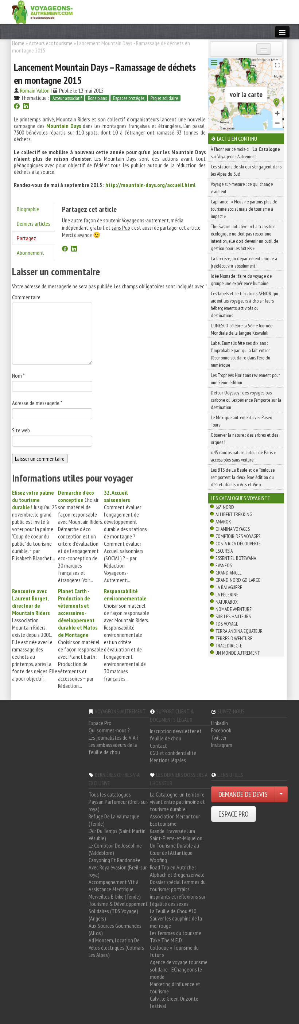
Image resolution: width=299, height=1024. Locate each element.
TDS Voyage (226, 623)
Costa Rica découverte (238, 543)
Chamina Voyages (232, 529)
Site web (21, 430)
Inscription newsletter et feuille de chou (176, 734)
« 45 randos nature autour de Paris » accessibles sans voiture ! (243, 456)
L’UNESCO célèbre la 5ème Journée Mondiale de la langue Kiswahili (241, 329)
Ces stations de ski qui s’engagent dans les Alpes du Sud (246, 170)
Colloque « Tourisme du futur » (174, 951)
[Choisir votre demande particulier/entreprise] (281, 794)
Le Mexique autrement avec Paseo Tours (241, 421)
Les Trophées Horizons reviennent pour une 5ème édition (245, 379)
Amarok (223, 521)
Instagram (221, 744)
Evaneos (223, 565)
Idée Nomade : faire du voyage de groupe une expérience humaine (241, 280)
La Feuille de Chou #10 (173, 911)
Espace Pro (100, 723)
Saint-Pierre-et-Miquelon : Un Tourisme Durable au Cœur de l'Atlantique (177, 845)
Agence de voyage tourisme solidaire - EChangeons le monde (178, 969)
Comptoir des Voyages (237, 536)
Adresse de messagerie (37, 402)
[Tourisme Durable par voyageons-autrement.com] (42, 11)
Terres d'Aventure (233, 638)
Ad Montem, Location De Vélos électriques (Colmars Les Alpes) (116, 947)
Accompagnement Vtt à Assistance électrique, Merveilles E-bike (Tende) (115, 889)
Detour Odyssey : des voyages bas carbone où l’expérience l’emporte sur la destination (246, 399)
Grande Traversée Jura (172, 830)
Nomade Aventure (233, 609)
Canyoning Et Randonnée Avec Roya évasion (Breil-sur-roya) (118, 867)
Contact (158, 745)
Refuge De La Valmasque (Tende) (114, 820)
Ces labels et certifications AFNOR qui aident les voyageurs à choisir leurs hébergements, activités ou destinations (244, 304)
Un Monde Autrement (237, 653)
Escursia (224, 551)
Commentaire (26, 297)
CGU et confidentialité (173, 752)
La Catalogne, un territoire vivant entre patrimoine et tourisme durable (177, 802)
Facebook (221, 730)
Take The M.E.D (166, 940)
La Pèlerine (226, 594)
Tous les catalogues (110, 794)
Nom (18, 375)
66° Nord (224, 507)
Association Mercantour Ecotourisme (175, 820)
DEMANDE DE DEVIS (243, 794)
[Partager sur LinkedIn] (26, 106)
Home (18, 43)
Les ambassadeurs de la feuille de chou (113, 748)
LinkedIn (219, 723)
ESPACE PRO (233, 814)
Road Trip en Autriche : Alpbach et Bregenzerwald (177, 871)
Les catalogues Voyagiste (240, 498)
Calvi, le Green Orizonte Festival (174, 1002)
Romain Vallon (35, 90)
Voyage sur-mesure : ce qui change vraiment (242, 188)
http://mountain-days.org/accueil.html (150, 184)
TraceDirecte (228, 645)
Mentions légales (168, 760)
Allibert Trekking (233, 514)
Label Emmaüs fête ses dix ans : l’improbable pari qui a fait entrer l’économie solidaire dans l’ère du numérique (240, 354)
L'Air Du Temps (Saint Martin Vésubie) (117, 834)
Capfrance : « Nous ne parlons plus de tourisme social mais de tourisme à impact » (244, 208)
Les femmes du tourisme (175, 933)
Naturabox (226, 602)
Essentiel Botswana (235, 558)
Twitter (218, 737)
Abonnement (30, 252)
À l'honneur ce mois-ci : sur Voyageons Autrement (245, 153)
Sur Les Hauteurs (233, 616)
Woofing (158, 860)
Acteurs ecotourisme (51, 43)
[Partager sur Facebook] (17, 106)
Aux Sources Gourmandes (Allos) (115, 929)
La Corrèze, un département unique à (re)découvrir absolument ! (244, 262)
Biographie (28, 209)
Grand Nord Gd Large (237, 580)
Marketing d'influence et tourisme (175, 987)
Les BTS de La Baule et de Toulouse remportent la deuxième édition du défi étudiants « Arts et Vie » (243, 477)
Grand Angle (228, 572)
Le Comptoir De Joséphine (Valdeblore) (115, 849)
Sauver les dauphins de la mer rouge (176, 922)
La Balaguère (228, 587)
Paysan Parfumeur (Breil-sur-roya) (119, 805)
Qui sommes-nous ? (109, 730)
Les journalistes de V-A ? (114, 737)
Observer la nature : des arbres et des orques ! (244, 438)
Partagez (26, 238)
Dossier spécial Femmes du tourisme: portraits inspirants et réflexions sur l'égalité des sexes (178, 892)
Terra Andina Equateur (239, 631)
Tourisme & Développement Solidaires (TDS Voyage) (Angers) (118, 911)
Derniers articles (33, 223)
